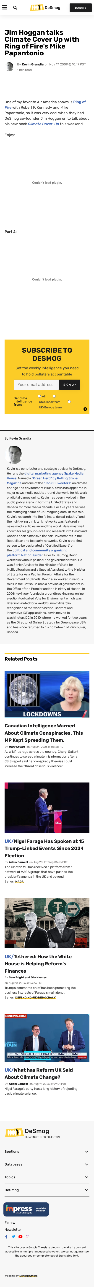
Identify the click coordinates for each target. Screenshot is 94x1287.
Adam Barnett (18, 862)
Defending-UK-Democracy (35, 997)
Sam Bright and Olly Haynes (28, 977)
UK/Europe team (50, 407)
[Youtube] (20, 1236)
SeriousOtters (28, 1275)
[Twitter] (13, 1236)
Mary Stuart (17, 746)
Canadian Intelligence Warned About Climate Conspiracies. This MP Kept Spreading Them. (44, 733)
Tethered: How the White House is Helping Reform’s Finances (38, 964)
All (43, 396)
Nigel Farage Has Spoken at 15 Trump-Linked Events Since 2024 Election (44, 848)
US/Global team (49, 401)
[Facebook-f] (6, 1236)
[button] (47, 1152)
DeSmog (52, 7)
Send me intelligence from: (23, 401)
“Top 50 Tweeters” (57, 483)
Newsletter (13, 1230)
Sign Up (69, 384)
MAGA (19, 881)
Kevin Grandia (33, 64)
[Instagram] (27, 1236)
